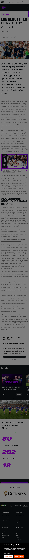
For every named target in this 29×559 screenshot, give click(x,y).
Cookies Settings (8, 556)
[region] (14, 551)
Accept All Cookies (19, 556)
